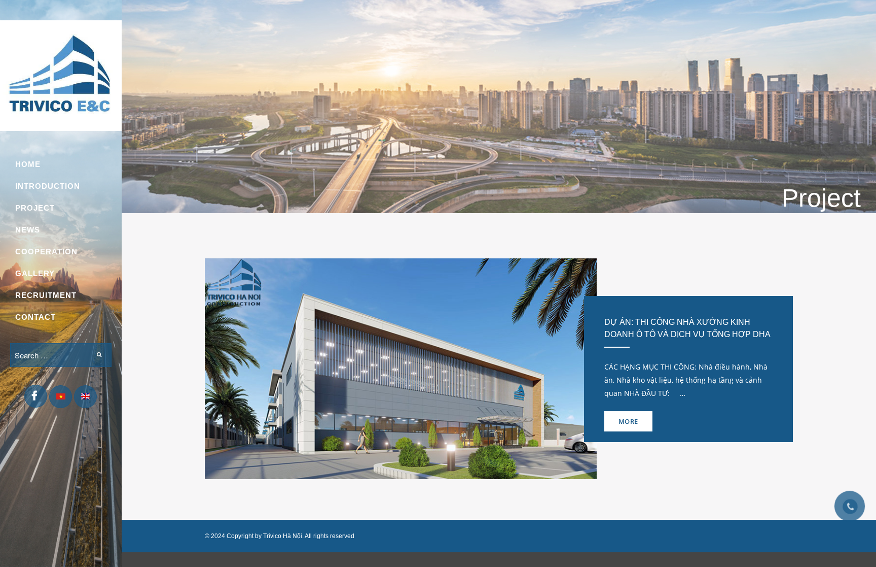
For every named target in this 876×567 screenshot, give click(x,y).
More (628, 421)
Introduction (47, 186)
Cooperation (46, 251)
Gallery (35, 273)
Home (28, 164)
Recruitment (46, 295)
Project (35, 208)
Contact (35, 317)
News (27, 229)
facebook (36, 398)
